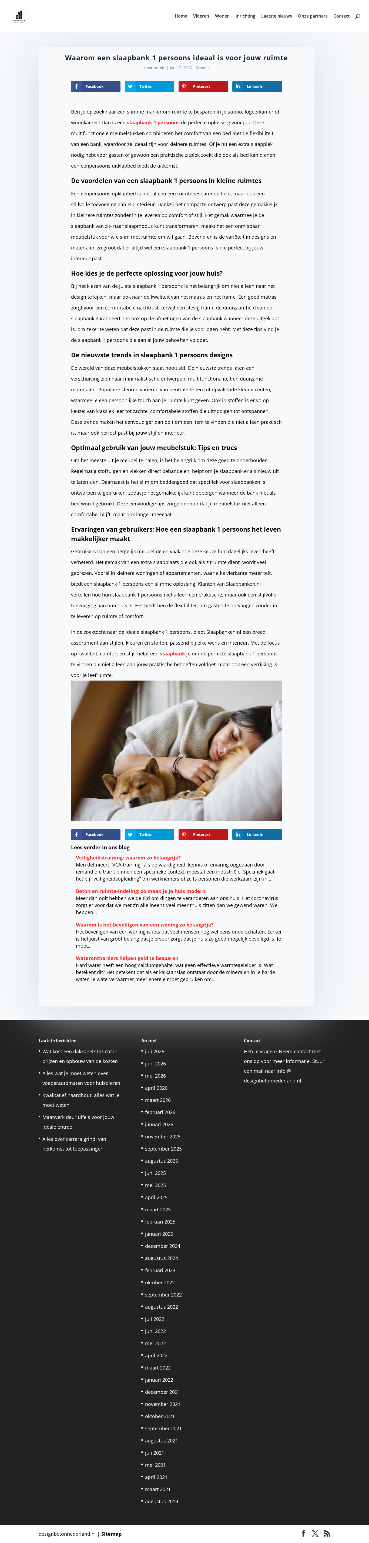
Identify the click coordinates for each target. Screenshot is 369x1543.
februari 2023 (160, 1270)
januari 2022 (159, 1380)
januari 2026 (159, 1124)
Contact (342, 16)
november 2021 (162, 1404)
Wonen (222, 16)
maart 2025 (158, 1209)
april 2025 (156, 1197)
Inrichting (245, 16)
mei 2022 (155, 1343)
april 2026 (156, 1088)
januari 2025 (159, 1234)
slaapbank (172, 653)
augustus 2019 (161, 1501)
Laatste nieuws (276, 16)
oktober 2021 (160, 1416)
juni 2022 (155, 1331)
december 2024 (162, 1246)
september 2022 (163, 1294)
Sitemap (111, 1534)
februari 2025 (160, 1221)
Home (181, 16)
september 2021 (163, 1428)
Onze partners (313, 16)
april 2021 (156, 1477)
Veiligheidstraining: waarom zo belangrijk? (128, 857)
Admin (160, 67)
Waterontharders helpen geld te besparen (127, 958)
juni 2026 (155, 1063)
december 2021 (162, 1392)
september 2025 (163, 1148)
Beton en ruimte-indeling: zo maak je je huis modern (141, 891)
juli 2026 (154, 1051)
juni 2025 (155, 1173)
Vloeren (201, 16)
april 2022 (156, 1355)
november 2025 (162, 1136)
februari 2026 (160, 1112)
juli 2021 (154, 1452)
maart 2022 (158, 1367)
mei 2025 (155, 1185)
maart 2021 (158, 1489)
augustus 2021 (161, 1440)
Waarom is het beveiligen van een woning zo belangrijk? (145, 924)
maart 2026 (158, 1100)
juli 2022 (154, 1319)
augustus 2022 (161, 1307)
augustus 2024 (161, 1258)
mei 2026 (155, 1075)
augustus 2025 (161, 1161)
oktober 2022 (160, 1282)
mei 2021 (155, 1465)
